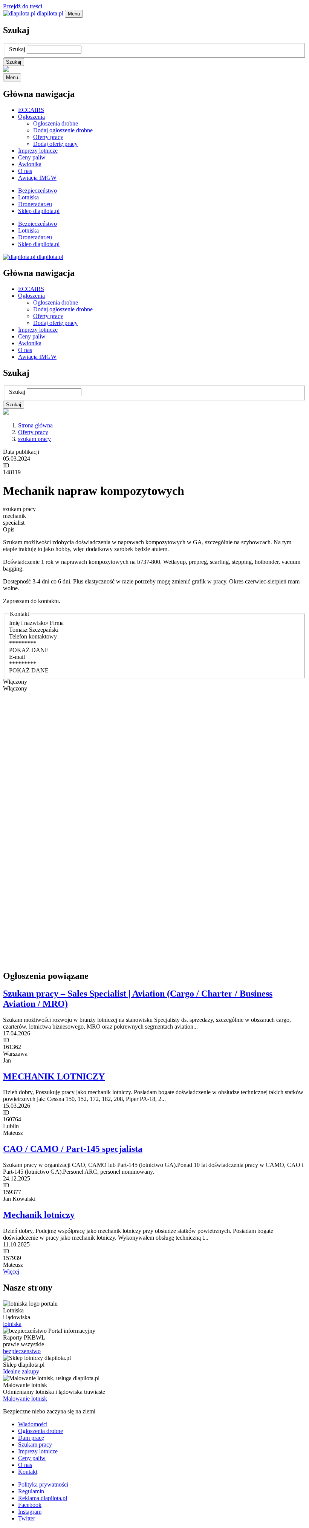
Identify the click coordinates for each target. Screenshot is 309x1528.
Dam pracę (31, 1438)
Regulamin (31, 1491)
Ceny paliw (32, 157)
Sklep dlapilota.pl (39, 211)
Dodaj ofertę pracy (55, 144)
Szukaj (17, 49)
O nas (25, 171)
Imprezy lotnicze (38, 150)
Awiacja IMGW (37, 178)
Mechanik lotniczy (39, 1215)
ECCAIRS (31, 110)
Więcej (11, 1271)
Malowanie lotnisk (25, 1398)
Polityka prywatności (43, 1484)
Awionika (29, 164)
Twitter (26, 1518)
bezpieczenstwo (22, 1351)
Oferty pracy (48, 137)
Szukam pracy (35, 1444)
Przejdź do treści (22, 6)
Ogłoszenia (31, 116)
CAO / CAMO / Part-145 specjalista (72, 1149)
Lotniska (28, 197)
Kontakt (27, 1471)
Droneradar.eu (35, 204)
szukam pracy (34, 439)
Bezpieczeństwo (37, 190)
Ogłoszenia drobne (55, 123)
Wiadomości (32, 1424)
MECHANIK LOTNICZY (54, 1076)
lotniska (12, 1324)
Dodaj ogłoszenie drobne (63, 130)
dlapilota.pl (50, 13)
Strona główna (35, 425)
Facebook (29, 1505)
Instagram (29, 1511)
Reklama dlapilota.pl (42, 1498)
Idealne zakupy (21, 1371)
